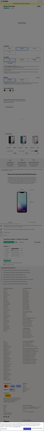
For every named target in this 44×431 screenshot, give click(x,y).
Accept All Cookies (27, 428)
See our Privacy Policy (17, 426)
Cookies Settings (4, 428)
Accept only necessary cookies (37, 428)
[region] (22, 426)
